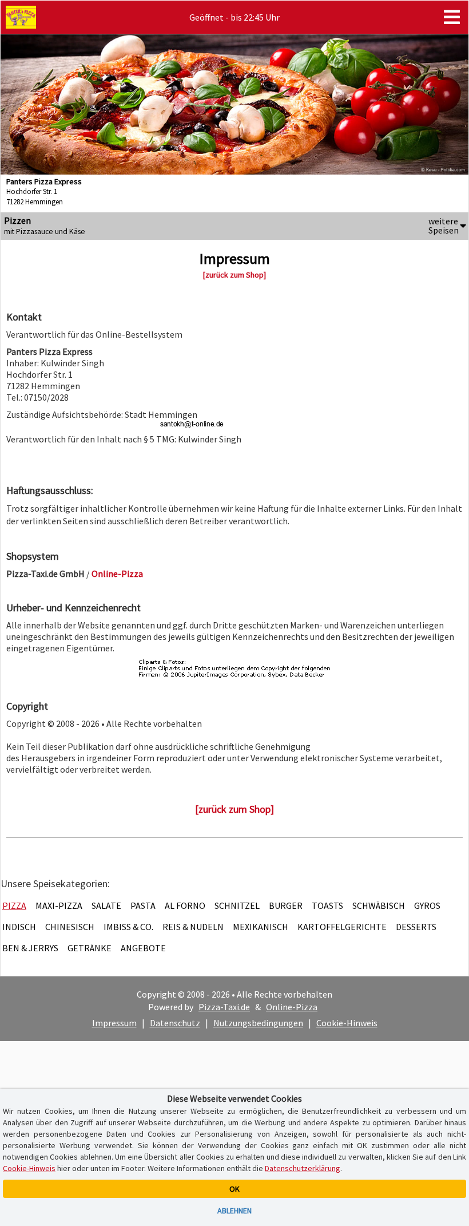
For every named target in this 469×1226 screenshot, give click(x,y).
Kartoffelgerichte (342, 926)
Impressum (114, 1023)
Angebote (143, 948)
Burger (286, 905)
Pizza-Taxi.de (224, 1007)
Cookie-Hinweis (346, 1023)
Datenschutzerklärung (302, 1168)
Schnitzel (237, 905)
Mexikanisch (260, 926)
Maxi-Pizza (58, 905)
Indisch (19, 926)
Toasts (327, 905)
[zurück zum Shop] (234, 275)
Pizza (14, 905)
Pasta (143, 905)
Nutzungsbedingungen (258, 1023)
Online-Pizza (291, 1007)
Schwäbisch (378, 905)
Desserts (416, 926)
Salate (106, 905)
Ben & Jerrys (30, 948)
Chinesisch (69, 926)
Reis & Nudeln (193, 926)
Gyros (427, 905)
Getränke (89, 948)
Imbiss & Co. (128, 926)
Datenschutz (175, 1023)
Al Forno (185, 905)
